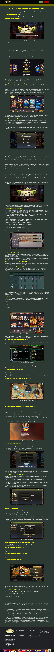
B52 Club (6, 635)
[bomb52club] (9, 2)
